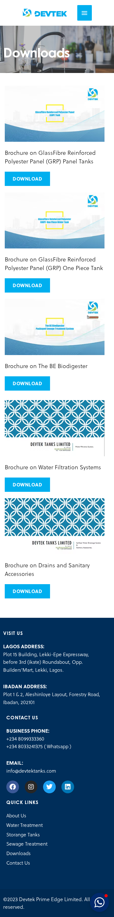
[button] (99, 902)
